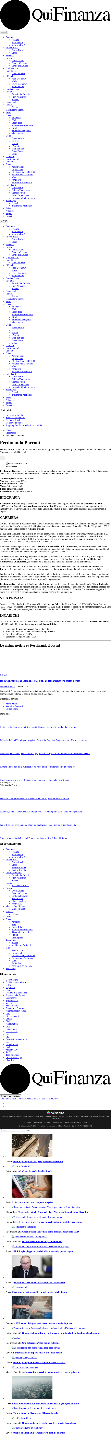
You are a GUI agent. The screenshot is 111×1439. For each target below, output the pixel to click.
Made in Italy (12, 1005)
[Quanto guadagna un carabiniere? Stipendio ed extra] (58, 1428)
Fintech (15, 203)
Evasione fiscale (19, 867)
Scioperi (15, 99)
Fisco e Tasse (12, 47)
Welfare (9, 1003)
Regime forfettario (20, 870)
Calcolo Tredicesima (21, 190)
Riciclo (15, 128)
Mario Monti (11, 703)
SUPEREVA (56, 1119)
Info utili (10, 91)
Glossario (10, 156)
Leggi (14, 53)
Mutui (14, 177)
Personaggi (11, 102)
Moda (14, 81)
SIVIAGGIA (84, 1116)
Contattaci (21, 1098)
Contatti (9, 216)
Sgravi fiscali (12, 1000)
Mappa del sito (33, 1098)
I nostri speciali (13, 159)
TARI (8, 1052)
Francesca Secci (7, 686)
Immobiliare (11, 71)
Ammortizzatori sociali (16, 1011)
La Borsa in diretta (14, 415)
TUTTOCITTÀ (70, 1116)
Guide (8, 164)
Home (8, 430)
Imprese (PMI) (18, 45)
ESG (14, 120)
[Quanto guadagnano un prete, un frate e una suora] (58, 1146)
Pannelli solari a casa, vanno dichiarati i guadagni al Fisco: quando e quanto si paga (38, 825)
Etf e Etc (16, 141)
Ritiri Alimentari (19, 97)
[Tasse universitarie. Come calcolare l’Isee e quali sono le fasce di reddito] (58, 1207)
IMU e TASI (11, 1031)
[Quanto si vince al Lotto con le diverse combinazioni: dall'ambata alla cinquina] (58, 1328)
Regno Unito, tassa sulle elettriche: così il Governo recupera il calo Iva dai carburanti (38, 727)
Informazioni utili (14, 872)
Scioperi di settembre (15, 417)
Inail (8, 1047)
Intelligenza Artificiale (22, 205)
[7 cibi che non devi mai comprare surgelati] (58, 1187)
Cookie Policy (58, 1122)
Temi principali (13, 1055)
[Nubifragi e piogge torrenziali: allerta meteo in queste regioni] (58, 1246)
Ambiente (16, 117)
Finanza (15, 40)
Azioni (15, 143)
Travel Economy (19, 84)
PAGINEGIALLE (21, 1116)
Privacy (47, 1122)
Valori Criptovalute (20, 195)
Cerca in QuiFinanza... (10, 1096)
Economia (10, 37)
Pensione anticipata (20, 885)
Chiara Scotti (12, 709)
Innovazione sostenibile (22, 125)
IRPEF (9, 1018)
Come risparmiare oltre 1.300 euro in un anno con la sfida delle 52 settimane (34, 780)
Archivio (54, 1098)
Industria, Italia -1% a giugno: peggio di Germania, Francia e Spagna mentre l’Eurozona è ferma (43, 740)
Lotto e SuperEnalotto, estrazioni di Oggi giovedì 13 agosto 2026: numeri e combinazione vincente (45, 753)
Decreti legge (12, 979)
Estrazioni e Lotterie (21, 94)
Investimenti (17, 42)
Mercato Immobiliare (15, 906)
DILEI (77, 1116)
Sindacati (10, 1021)
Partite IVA (17, 903)
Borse (8, 135)
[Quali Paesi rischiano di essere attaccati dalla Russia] (58, 1267)
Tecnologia (11, 200)
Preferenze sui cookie (73, 1122)
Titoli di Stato (18, 148)
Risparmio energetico (21, 130)
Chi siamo (27, 1122)
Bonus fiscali (17, 862)
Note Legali (38, 1122)
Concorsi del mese (14, 422)
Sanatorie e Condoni (15, 1008)
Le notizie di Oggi (14, 1057)
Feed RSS (45, 1098)
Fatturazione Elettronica (22, 174)
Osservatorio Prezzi (15, 110)
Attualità (10, 211)
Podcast (9, 161)
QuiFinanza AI (12, 68)
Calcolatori (11, 185)
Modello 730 (11, 1049)
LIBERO (5, 1116)
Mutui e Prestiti (18, 73)
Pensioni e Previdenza (22, 182)
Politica (9, 104)
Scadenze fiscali (13, 420)
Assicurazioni (18, 167)
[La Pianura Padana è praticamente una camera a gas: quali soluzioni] (58, 1388)
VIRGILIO (12, 1116)
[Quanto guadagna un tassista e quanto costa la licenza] (58, 1357)
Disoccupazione (19, 901)
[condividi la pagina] (2, 458)
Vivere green (17, 133)
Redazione (10, 968)
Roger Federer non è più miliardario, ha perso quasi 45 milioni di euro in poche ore (37, 767)
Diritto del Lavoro (20, 66)
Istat (8, 1034)
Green (8, 115)
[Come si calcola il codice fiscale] (58, 1166)
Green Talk (17, 123)
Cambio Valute (18, 193)
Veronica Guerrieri (14, 706)
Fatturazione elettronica (16, 1039)
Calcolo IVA (17, 187)
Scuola (9, 990)
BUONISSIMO (104, 1116)
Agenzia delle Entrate (15, 995)
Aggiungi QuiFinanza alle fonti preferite (24, 425)
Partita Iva (16, 180)
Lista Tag (10, 1060)
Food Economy (19, 78)
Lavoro (9, 58)
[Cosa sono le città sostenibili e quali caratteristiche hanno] (58, 1287)
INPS (8, 985)
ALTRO (4, 221)
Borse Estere (17, 151)
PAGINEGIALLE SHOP (36, 1116)
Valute (14, 154)
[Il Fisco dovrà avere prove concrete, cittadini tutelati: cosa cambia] (58, 1217)
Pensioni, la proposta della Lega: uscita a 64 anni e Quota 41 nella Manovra (34, 798)
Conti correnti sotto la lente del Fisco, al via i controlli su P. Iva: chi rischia (33, 838)
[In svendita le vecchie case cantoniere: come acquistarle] (58, 1367)
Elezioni (15, 107)
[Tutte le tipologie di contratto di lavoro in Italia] (58, 1408)
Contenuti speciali (8, 1098)
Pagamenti (10, 987)
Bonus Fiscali (18, 50)
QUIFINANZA (93, 1116)
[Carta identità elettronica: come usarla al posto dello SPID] (58, 1227)
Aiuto (85, 1122)
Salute (8, 208)
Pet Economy (18, 86)
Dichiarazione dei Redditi (23, 172)
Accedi (4, 32)
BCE (8, 1026)
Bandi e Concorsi (19, 63)
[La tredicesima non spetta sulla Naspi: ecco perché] (58, 1348)
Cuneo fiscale (12, 1044)
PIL (7, 1037)
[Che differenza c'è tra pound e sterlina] (58, 1338)
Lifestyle (10, 76)
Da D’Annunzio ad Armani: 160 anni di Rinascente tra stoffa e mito (40, 680)
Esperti (9, 213)
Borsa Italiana (18, 138)
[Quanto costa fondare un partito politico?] (58, 1236)
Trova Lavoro (18, 60)
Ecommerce (11, 998)
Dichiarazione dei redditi (17, 982)
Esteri (8, 112)
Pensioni (10, 55)
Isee (7, 1042)
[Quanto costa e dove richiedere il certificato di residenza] (58, 1418)
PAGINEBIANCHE (58, 1116)
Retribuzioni (17, 898)
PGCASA (48, 1116)
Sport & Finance (13, 89)
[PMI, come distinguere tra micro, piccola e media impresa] (58, 1308)
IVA (8, 1013)
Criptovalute (17, 169)
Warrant (15, 146)
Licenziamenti (12, 1016)
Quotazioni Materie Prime (23, 198)
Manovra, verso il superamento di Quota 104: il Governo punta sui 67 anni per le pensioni (41, 811)
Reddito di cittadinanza (16, 992)
